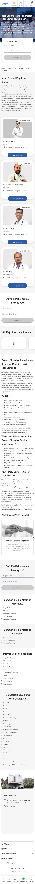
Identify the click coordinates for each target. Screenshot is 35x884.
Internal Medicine (7, 735)
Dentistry (5, 738)
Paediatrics (6, 753)
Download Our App (7, 863)
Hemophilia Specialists (9, 667)
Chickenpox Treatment (9, 643)
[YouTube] (22, 868)
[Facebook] (12, 868)
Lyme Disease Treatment (9, 619)
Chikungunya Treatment (9, 640)
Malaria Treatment (7, 611)
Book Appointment (18, 155)
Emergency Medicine (8, 756)
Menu (3, 881)
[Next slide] (33, 537)
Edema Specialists (7, 681)
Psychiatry (5, 744)
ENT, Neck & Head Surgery (10, 732)
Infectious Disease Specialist (10, 672)
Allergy (4, 669)
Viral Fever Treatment (8, 638)
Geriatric (5, 675)
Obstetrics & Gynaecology (10, 718)
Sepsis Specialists (7, 684)
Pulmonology (6, 750)
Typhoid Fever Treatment (9, 613)
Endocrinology (6, 759)
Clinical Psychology (8, 741)
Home (3, 68)
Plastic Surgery (7, 726)
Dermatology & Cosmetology (10, 729)
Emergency (14, 5)
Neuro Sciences (7, 709)
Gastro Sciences (7, 712)
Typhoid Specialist (7, 664)
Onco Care (5, 706)
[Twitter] (15, 869)
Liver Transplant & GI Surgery (10, 762)
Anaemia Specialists (8, 678)
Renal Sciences (7, 721)
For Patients (5, 844)
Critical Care (6, 747)
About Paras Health (7, 858)
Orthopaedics (6, 715)
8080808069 (11, 806)
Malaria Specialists (7, 661)
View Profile (24, 147)
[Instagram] (19, 869)
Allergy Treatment (7, 616)
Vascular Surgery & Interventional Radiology (14, 765)
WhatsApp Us (23, 881)
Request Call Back (17, 57)
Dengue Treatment (7, 608)
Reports (20, 5)
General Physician (25, 68)
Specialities (4, 848)
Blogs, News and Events (8, 853)
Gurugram (9, 68)
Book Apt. (15, 881)
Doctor (16, 68)
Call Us (31, 881)
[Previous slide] (1, 537)
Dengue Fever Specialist (9, 658)
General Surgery (7, 724)
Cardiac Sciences (7, 703)
